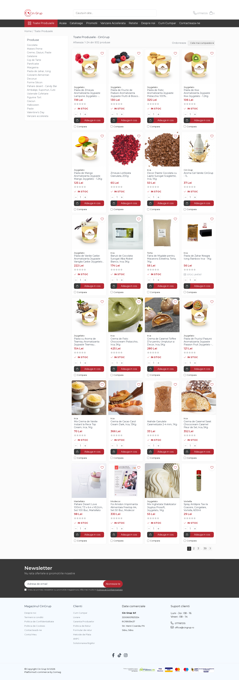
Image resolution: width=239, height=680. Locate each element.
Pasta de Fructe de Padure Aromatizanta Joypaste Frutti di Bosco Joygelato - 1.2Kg (124, 93)
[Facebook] (113, 655)
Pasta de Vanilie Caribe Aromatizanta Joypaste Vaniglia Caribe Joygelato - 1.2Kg (89, 258)
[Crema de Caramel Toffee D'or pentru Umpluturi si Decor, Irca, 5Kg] (162, 315)
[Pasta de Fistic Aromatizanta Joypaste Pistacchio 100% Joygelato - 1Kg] (162, 66)
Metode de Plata (82, 634)
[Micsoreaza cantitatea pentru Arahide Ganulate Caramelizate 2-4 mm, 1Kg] (149, 445)
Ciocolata (32, 45)
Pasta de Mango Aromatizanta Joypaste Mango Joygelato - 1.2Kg (88, 176)
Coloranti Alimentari (38, 74)
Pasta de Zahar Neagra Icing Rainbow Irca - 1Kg (197, 257)
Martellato (79, 501)
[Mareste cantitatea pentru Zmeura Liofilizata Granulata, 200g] (122, 197)
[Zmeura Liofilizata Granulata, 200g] (125, 149)
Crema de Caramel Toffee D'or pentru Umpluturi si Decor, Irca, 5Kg (161, 341)
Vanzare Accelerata (113, 23)
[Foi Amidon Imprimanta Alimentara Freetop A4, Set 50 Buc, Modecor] (125, 480)
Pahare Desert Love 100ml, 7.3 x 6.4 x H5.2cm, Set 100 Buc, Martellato (88, 507)
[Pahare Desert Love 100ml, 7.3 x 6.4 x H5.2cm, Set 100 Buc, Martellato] (89, 480)
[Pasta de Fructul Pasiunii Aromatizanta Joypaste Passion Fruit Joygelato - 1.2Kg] (198, 315)
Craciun (31, 101)
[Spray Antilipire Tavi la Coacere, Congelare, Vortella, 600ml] (198, 480)
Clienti (77, 606)
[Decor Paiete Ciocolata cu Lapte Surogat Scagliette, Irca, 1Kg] (162, 149)
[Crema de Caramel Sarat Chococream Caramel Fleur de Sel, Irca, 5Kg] (198, 397)
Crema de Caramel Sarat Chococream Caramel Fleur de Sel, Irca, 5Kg (197, 424)
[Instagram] (126, 655)
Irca (149, 170)
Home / (29, 31)
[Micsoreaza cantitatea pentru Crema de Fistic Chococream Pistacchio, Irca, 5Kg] (112, 362)
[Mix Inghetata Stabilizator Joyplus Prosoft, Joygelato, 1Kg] (162, 480)
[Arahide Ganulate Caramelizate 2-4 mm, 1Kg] (162, 397)
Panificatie (33, 63)
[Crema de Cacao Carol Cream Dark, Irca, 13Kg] (125, 397)
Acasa (62, 23)
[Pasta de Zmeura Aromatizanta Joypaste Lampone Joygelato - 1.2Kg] (89, 66)
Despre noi (148, 23)
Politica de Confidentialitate (110, 589)
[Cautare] (162, 13)
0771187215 (179, 623)
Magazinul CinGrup (37, 606)
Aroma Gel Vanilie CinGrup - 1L (198, 174)
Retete (133, 23)
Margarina (32, 67)
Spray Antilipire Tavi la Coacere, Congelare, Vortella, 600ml (196, 507)
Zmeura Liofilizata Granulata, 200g (121, 174)
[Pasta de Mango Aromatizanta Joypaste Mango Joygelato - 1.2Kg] (89, 149)
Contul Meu (30, 634)
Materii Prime (34, 48)
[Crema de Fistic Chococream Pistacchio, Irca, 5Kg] (125, 315)
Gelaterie (32, 56)
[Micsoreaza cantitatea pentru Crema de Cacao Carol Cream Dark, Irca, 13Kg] (112, 445)
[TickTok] (119, 655)
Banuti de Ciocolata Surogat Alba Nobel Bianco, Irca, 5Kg (122, 258)
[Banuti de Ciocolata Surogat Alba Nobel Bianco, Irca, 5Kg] (125, 232)
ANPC (76, 638)
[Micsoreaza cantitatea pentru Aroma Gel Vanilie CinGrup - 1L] (185, 197)
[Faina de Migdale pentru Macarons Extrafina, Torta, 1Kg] (162, 232)
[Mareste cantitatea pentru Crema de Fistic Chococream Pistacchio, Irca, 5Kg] (122, 362)
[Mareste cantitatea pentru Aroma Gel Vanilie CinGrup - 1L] (195, 197)
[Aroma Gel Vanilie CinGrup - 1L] (198, 149)
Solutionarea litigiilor (84, 643)
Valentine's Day (35, 112)
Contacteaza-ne (189, 23)
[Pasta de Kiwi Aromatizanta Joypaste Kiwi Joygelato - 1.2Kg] (198, 66)
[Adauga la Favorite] (102, 53)
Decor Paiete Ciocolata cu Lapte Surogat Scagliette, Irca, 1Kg (162, 176)
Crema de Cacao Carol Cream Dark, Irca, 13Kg (123, 423)
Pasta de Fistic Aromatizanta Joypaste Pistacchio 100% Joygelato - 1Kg (160, 93)
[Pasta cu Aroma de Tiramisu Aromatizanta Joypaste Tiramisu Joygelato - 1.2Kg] (89, 315)
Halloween (33, 104)
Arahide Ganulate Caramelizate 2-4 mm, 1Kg (162, 423)
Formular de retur (82, 630)
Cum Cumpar (167, 23)
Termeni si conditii (33, 617)
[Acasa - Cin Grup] (40, 13)
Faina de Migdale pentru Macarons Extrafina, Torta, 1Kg (161, 258)
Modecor (115, 501)
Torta (150, 253)
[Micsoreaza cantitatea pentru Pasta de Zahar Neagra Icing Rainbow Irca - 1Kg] (185, 280)
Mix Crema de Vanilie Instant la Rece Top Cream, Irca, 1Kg (86, 424)
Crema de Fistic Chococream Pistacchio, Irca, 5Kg (124, 341)
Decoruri (32, 78)
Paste (30, 108)
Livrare (76, 617)
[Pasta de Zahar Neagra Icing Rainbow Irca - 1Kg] (198, 232)
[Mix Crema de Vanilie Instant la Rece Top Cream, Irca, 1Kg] (89, 397)
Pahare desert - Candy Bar (42, 86)
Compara (82, 126)
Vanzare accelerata (37, 116)
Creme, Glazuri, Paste (39, 52)
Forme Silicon (34, 82)
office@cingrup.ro (184, 627)
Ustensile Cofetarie (37, 93)
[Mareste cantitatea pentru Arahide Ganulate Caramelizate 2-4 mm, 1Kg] (158, 445)
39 (205, 548)
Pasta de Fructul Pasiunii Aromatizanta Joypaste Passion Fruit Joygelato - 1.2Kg (198, 341)
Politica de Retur (82, 626)
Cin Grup (188, 170)
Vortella (188, 501)
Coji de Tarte (34, 60)
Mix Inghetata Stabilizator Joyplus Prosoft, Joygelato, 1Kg (161, 507)
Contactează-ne (33, 630)
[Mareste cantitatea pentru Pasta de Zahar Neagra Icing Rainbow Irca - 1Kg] (195, 280)
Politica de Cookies (34, 626)
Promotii (91, 23)
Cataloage (76, 23)
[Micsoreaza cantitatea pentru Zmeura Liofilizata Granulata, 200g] (112, 197)
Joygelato (79, 87)
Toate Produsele (43, 23)
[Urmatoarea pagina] (210, 549)
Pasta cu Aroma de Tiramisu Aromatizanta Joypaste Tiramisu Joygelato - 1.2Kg (86, 341)
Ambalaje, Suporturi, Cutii (41, 89)
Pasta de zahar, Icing (39, 71)
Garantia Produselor (83, 621)
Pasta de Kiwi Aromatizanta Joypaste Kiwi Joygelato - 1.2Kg (197, 93)
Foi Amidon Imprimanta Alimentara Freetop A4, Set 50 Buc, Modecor (124, 507)
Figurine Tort (34, 97)
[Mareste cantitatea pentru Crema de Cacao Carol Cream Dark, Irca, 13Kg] (122, 445)
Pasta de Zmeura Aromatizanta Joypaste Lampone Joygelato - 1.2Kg (87, 93)
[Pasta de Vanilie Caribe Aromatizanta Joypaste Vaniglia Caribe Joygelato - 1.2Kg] (89, 232)
